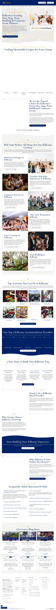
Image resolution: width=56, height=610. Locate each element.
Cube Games (9, 304)
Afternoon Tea (34, 319)
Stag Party (15, 92)
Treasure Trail (47, 304)
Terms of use (31, 581)
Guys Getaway (44, 584)
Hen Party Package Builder (33, 586)
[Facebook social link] (52, 6)
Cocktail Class (22, 304)
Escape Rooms (47, 320)
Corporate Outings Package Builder (34, 590)
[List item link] (8, 598)
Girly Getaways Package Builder (34, 592)
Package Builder (50, 2)
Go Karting (8, 320)
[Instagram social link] (53, 6)
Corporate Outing (45, 586)
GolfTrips (11, 591)
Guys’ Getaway (49, 92)
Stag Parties (40, 117)
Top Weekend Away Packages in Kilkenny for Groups (24, 581)
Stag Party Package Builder (34, 588)
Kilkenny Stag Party (45, 581)
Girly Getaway (44, 582)
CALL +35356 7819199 (42, 2)
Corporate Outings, (46, 117)
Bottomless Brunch (22, 320)
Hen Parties (36, 117)
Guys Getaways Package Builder (35, 594)
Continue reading (11, 552)
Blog (10, 540)
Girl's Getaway (41, 92)
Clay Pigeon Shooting (34, 304)
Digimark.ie (52, 608)
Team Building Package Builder (34, 595)
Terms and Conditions (33, 579)
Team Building (32, 92)
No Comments (24, 585)
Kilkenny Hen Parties (45, 579)
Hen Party (6, 92)
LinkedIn (30, 584)
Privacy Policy (31, 582)
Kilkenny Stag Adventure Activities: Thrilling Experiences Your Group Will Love (45, 544)
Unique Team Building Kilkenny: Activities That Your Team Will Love (28, 544)
